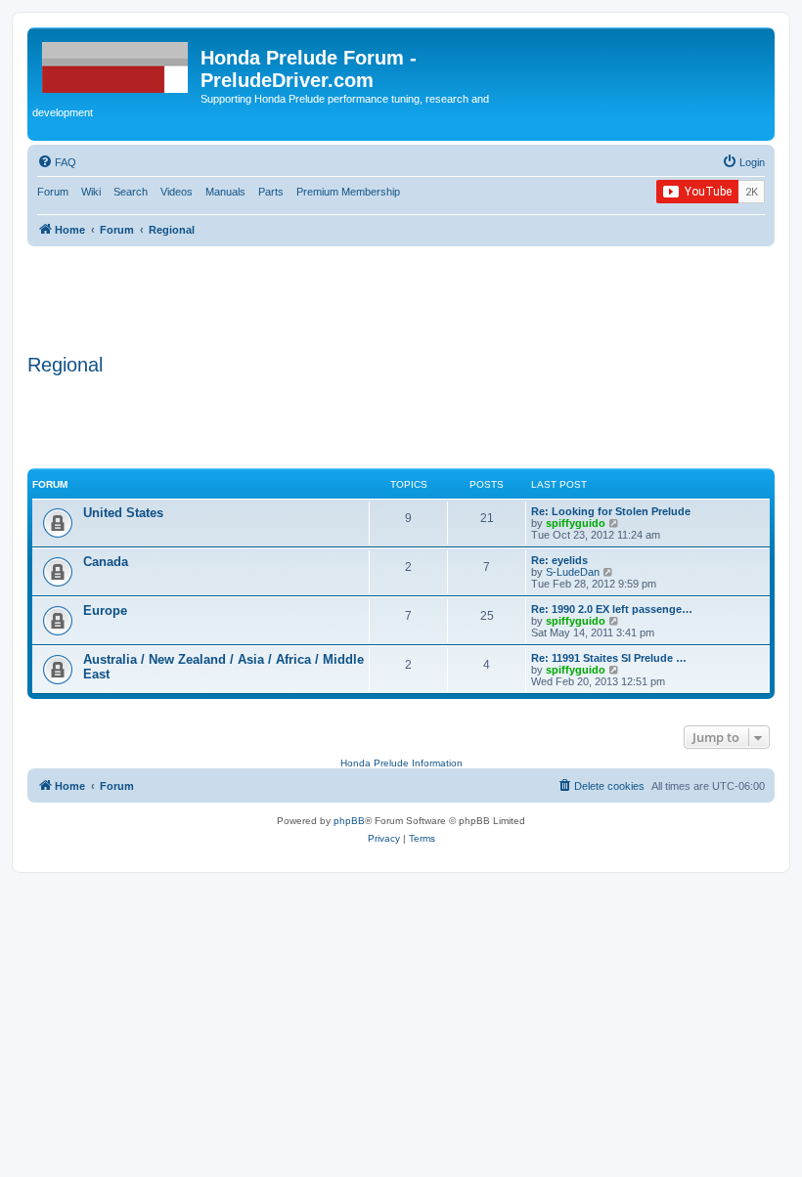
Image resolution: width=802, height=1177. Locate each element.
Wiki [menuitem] (91, 191)
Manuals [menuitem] (225, 191)
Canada (105, 561)
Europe (105, 610)
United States (123, 512)
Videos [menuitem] (176, 191)
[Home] (116, 63)
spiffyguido (575, 523)
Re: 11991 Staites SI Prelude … (609, 658)
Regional (65, 364)
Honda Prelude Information (401, 763)
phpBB (349, 820)
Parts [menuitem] (271, 191)
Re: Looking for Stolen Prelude (611, 511)
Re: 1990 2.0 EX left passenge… (611, 609)
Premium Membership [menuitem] (348, 191)
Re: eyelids (559, 560)
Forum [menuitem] (52, 191)
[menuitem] (56, 162)
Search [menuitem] (130, 191)
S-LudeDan (573, 572)
